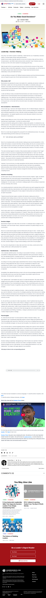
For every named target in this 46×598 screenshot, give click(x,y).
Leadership (26, 13)
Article (20, 13)
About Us (34, 574)
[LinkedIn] (6, 586)
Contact (34, 581)
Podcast (26, 499)
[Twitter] (4, 586)
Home (33, 572)
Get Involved (35, 579)
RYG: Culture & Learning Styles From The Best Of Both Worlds (33, 504)
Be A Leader (14, 455)
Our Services (34, 7)
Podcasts (15, 7)
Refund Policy (9, 595)
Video (5, 533)
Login (39, 3)
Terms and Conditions (15, 595)
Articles (10, 7)
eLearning (27, 7)
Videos (21, 7)
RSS (21, 594)
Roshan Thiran (24, 19)
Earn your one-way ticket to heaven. (8, 584)
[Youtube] (8, 586)
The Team (34, 577)
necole (2, 432)
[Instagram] (10, 586)
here (2, 395)
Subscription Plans (32, 4)
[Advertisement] (23, 359)
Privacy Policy (4, 595)
